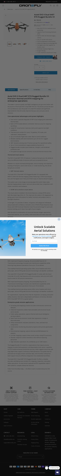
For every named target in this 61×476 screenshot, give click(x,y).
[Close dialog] (59, 219)
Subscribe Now (44, 245)
